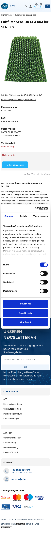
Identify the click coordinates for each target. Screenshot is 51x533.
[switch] (44, 273)
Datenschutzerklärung (12, 414)
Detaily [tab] (23, 216)
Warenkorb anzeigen (12, 437)
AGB (5, 399)
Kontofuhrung (9, 442)
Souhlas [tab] (9, 216)
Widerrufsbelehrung (12, 409)
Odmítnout (25, 322)
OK (25, 367)
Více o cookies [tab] (40, 216)
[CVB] (8, 6)
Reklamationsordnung (12, 404)
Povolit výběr (25, 313)
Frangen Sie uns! (10, 452)
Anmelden (7, 433)
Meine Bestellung (10, 447)
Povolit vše (25, 303)
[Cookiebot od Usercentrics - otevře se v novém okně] (36, 208)
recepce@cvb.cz (19, 479)
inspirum (20, 523)
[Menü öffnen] (47, 6)
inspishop (6, 527)
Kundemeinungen (11, 418)
